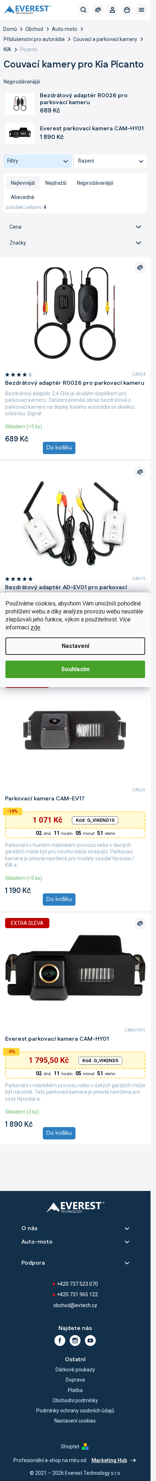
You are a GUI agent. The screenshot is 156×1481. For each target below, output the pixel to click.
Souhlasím (75, 669)
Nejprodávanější (95, 183)
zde (35, 627)
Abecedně (22, 197)
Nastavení (75, 645)
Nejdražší (55, 183)
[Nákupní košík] (127, 9)
